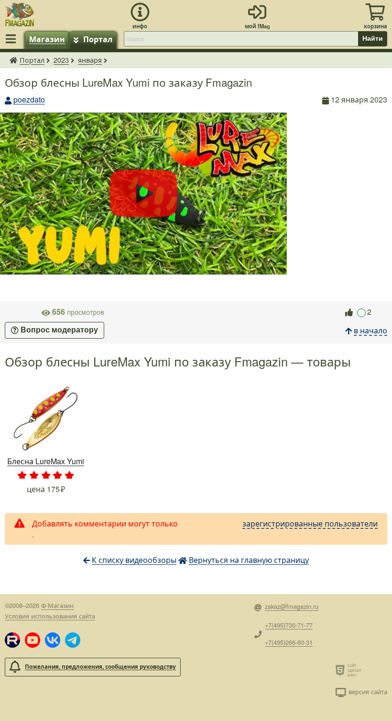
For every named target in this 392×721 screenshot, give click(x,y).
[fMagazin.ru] (19, 13)
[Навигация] (12, 38)
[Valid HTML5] (342, 670)
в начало (370, 330)
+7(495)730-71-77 (289, 624)
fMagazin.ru (13, 60)
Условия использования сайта (50, 615)
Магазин (47, 39)
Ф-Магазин (57, 605)
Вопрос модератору (59, 330)
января (90, 60)
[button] (12, 640)
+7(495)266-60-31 (289, 642)
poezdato (29, 99)
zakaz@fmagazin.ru (291, 606)
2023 (61, 60)
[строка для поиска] (241, 38)
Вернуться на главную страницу (249, 559)
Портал (97, 39)
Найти (372, 38)
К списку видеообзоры (134, 559)
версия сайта (367, 691)
